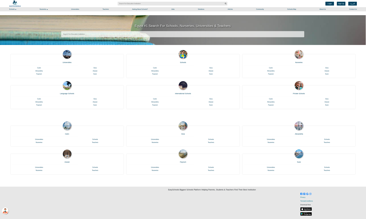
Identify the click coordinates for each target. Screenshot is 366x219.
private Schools (299, 94)
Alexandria (39, 71)
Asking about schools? (140, 9)
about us (322, 9)
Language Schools (67, 94)
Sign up (341, 4)
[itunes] (306, 209)
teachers (106, 9)
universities (75, 9)
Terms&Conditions (306, 201)
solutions (201, 9)
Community (260, 9)
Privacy (302, 197)
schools (12, 9)
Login (330, 4)
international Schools (183, 94)
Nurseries (299, 62)
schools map (291, 9)
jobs (173, 9)
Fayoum (39, 74)
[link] (301, 194)
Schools (183, 62)
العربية (352, 4)
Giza (95, 68)
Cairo (39, 68)
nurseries (43, 9)
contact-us (353, 9)
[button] (225, 4)
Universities (67, 62)
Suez (95, 74)
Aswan (95, 71)
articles (230, 9)
